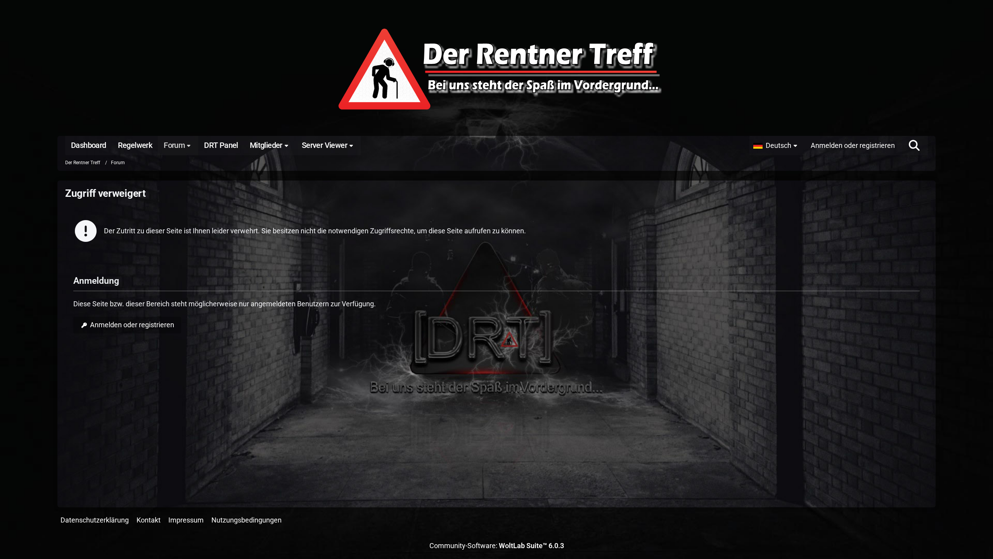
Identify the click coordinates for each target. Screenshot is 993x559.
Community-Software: (496, 546)
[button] (777, 145)
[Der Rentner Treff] (496, 69)
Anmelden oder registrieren (853, 145)
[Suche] (914, 145)
